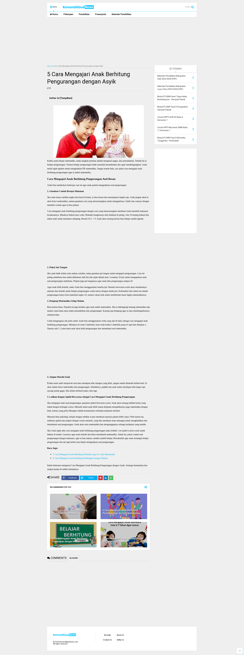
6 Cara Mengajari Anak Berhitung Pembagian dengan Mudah (80, 458)
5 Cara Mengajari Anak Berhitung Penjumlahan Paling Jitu (69, 512)
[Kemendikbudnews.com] (78, 8)
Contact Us (107, 640)
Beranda (107, 635)
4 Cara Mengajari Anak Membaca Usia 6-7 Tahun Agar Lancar (123, 540)
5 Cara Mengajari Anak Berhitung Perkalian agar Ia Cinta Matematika (84, 454)
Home (55, 14)
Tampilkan (66, 98)
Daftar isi (120, 640)
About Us (120, 635)
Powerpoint (100, 14)
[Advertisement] (122, 41)
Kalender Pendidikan (121, 14)
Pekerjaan (68, 14)
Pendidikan (84, 14)
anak (54, 66)
